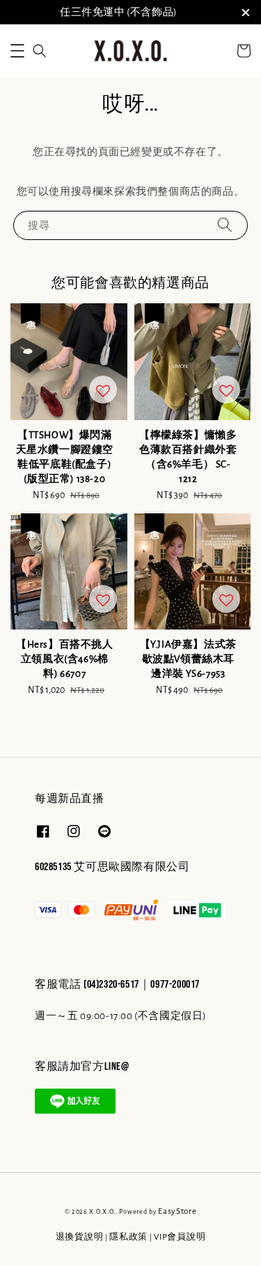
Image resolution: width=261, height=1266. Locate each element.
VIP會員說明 (179, 1237)
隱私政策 (128, 1237)
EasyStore (177, 1211)
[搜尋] (225, 225)
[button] (17, 50)
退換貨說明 (80, 1237)
